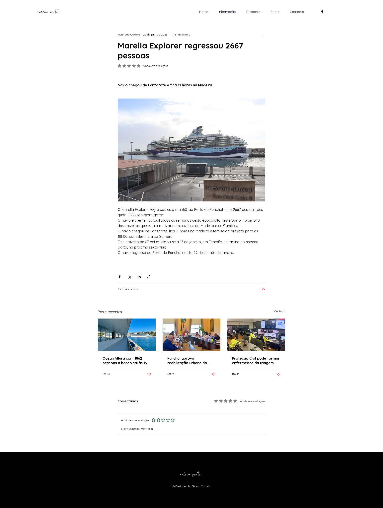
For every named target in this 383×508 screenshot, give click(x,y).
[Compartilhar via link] (149, 277)
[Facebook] (322, 11)
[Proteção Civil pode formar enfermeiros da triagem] (256, 335)
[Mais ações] (263, 34)
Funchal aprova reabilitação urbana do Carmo (187, 360)
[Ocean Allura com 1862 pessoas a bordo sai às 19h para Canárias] (127, 335)
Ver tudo (279, 311)
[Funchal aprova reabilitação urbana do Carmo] (192, 335)
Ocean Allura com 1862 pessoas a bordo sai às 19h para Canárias (126, 360)
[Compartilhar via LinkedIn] (139, 277)
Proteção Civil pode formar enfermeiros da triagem (256, 360)
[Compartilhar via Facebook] (119, 277)
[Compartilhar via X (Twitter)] (129, 277)
